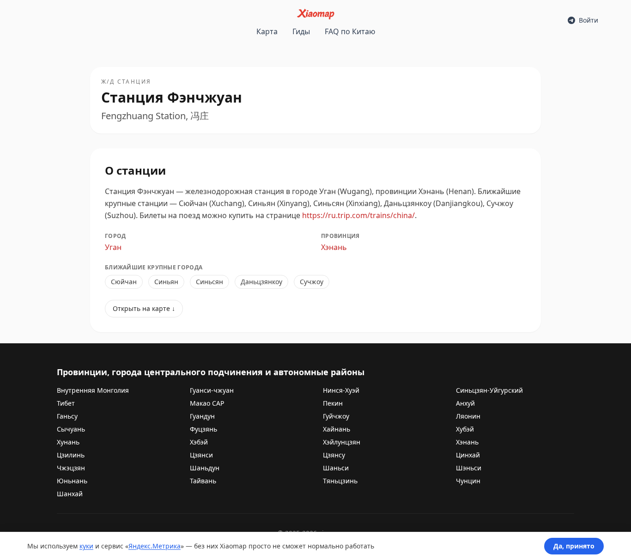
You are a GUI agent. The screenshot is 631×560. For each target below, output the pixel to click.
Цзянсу (334, 454)
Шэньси (468, 467)
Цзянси (201, 454)
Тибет (66, 403)
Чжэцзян (71, 467)
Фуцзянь (203, 429)
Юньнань (72, 480)
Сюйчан (124, 281)
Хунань (68, 442)
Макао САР (207, 403)
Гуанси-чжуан (212, 390)
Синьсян (209, 281)
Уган (113, 247)
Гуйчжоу (336, 416)
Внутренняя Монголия (93, 390)
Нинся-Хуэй (341, 390)
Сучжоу (311, 281)
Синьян (166, 281)
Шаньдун (204, 467)
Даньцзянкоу (261, 281)
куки (86, 546)
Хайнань (336, 429)
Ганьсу (67, 416)
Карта (267, 31)
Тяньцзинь (340, 480)
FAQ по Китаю (350, 31)
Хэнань (334, 247)
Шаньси (336, 467)
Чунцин (468, 480)
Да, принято (574, 546)
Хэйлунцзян (341, 442)
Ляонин (468, 416)
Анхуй (465, 403)
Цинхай (468, 454)
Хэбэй (199, 442)
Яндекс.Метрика (154, 546)
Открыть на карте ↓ (144, 308)
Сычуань (71, 429)
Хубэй (465, 429)
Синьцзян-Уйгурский (489, 390)
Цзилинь (71, 454)
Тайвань (203, 480)
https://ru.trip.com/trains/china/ (358, 215)
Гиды (301, 31)
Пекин (333, 403)
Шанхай (70, 493)
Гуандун (202, 416)
